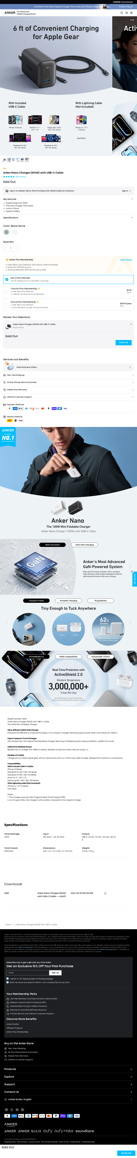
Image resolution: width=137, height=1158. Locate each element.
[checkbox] (7, 978)
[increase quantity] (16, 248)
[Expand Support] (131, 1084)
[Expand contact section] (131, 1092)
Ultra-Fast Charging (84, 545)
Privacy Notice (46, 978)
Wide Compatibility (68, 656)
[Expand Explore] (131, 1076)
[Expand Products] (131, 1069)
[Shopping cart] (126, 12)
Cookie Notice (75, 1142)
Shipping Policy (10, 1142)
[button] (68, 191)
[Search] (121, 12)
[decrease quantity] (5, 248)
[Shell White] (15, 232)
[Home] (21, 13)
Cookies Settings (88, 1142)
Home (8, 924)
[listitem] (6, 1110)
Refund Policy (22, 1142)
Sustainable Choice (101, 656)
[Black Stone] (6, 232)
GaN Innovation (52, 545)
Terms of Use (29, 978)
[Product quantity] (10, 248)
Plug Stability (101, 600)
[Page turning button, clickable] (6, 566)
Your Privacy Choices (49, 1142)
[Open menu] (131, 12)
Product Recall (126, 6)
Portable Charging (68, 600)
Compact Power (36, 600)
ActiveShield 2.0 (36, 656)
